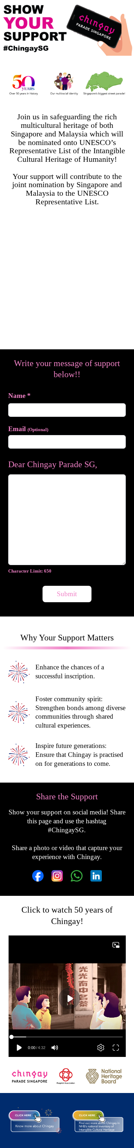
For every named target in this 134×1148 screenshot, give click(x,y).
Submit (67, 594)
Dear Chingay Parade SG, (52, 464)
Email (28, 428)
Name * (19, 395)
